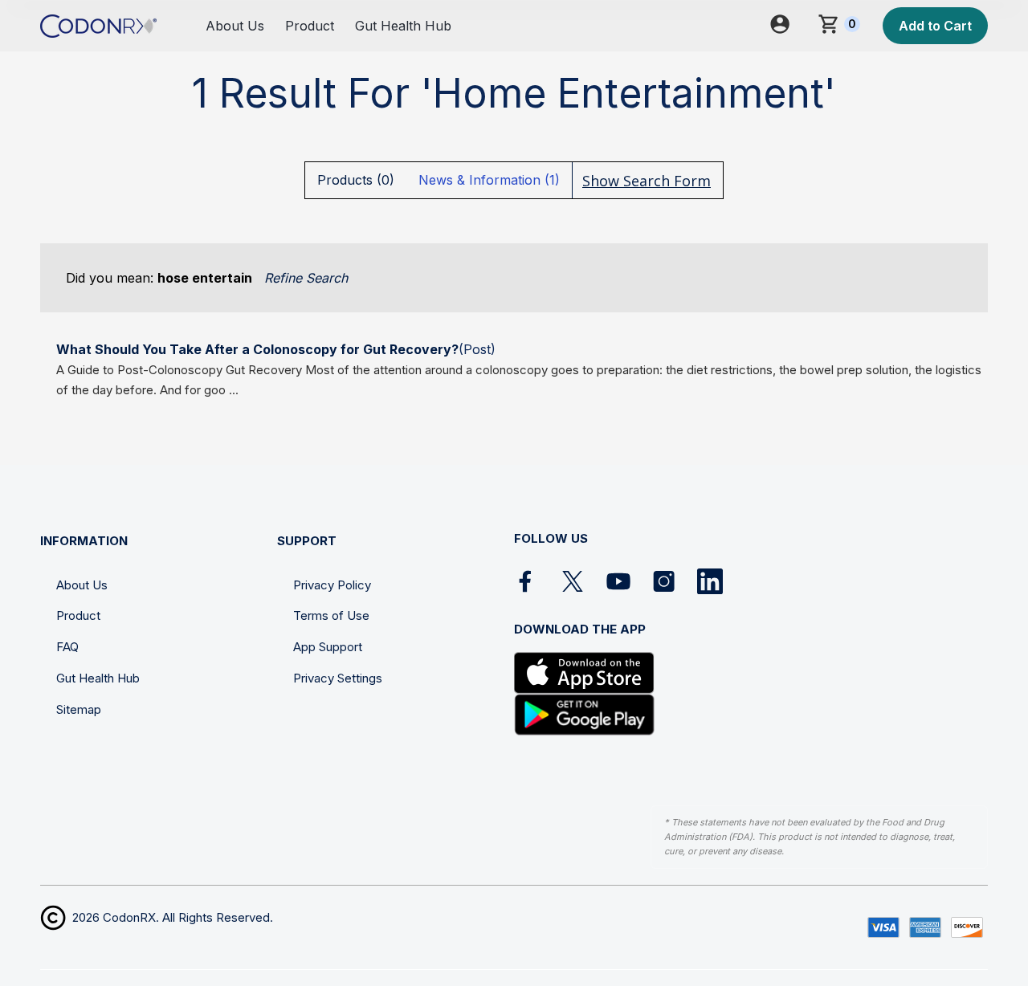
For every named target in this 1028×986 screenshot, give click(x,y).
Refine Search (306, 278)
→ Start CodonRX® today (899, 973)
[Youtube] (618, 581)
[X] (572, 581)
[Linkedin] (710, 581)
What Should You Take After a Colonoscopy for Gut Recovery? (257, 349)
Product (309, 26)
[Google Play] (584, 714)
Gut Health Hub (403, 26)
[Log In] (791, 26)
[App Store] (584, 673)
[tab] (355, 179)
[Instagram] (664, 581)
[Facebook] (527, 581)
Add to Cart (935, 26)
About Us (235, 26)
